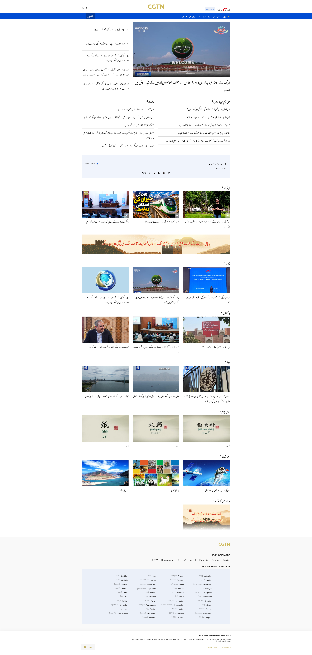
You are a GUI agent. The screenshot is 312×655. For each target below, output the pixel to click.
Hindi (179, 596)
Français (203, 560)
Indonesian (172, 605)
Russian (149, 617)
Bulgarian (203, 592)
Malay (147, 580)
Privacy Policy (226, 647)
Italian (178, 609)
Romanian (148, 613)
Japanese (176, 613)
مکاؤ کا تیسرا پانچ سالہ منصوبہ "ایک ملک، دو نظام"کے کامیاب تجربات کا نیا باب (204, 132)
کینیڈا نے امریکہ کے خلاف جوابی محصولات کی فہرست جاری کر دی (107, 395)
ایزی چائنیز (225, 411)
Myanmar (146, 588)
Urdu (124, 609)
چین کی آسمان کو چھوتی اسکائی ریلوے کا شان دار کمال (161, 221)
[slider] (97, 163)
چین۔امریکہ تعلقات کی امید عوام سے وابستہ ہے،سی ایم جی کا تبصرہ (207, 116)
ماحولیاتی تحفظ (124, 489)
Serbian (121, 576)
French (177, 576)
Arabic (206, 580)
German (177, 580)
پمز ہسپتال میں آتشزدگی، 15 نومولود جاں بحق (216, 346)
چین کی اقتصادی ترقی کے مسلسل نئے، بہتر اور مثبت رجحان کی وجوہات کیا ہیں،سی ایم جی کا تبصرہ (198, 140)
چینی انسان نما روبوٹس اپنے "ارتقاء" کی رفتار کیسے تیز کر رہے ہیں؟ (208, 108)
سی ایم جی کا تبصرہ (222, 101)
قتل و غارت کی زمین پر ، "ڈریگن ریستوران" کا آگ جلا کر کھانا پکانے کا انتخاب (128, 145)
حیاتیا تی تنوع (175, 489)
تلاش (88, 16)
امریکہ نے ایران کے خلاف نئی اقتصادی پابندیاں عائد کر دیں (109, 346)
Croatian (204, 601)
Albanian (205, 576)
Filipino (205, 617)
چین (228, 263)
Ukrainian (119, 605)
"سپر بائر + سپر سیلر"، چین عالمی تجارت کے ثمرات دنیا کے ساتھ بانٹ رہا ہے (204, 124)
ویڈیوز (227, 187)
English (226, 560)
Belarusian (202, 584)
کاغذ (127, 445)
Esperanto (203, 613)
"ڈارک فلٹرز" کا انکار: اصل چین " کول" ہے (139, 124)
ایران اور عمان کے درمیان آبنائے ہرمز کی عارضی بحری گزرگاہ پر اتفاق (156, 395)
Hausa (178, 588)
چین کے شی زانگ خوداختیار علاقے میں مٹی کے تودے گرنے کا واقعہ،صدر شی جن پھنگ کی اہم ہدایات (108, 299)
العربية (193, 560)
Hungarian (176, 601)
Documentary (168, 560)
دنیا (228, 362)
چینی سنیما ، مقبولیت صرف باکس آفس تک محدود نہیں (136, 108)
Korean (177, 617)
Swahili (121, 588)
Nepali (150, 592)
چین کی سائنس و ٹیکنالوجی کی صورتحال (217, 489)
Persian (149, 596)
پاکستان (226, 312)
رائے (151, 101)
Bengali (206, 588)
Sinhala (122, 580)
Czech (206, 605)
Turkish (122, 601)
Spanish (121, 584)
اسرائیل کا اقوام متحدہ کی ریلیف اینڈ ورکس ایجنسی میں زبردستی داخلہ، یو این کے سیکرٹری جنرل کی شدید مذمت (207, 398)
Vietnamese (118, 613)
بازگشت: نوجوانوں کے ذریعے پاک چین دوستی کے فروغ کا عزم (107, 221)
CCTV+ (154, 560)
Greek (177, 584)
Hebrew (178, 592)
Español (215, 560)
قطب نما (227, 445)
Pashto (150, 609)
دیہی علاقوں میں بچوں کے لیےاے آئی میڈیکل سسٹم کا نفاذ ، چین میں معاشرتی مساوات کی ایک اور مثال (119, 116)
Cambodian (205, 596)
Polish (150, 601)
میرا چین (226, 456)
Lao (152, 576)
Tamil (123, 592)
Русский (182, 560)
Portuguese (147, 605)
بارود (177, 445)
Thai (124, 596)
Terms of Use (212, 647)
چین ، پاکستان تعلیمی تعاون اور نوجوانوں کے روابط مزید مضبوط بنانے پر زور (188, 82)
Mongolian (148, 584)
